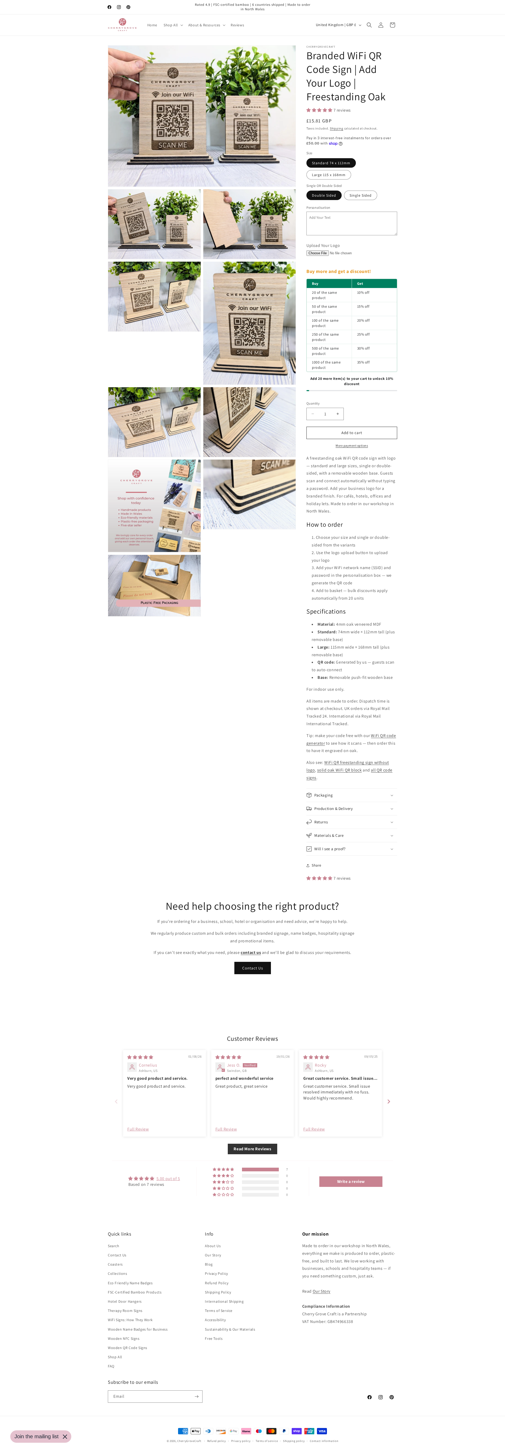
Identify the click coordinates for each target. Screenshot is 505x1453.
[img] (140, 1057)
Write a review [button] (351, 1181)
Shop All (115, 1357)
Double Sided (324, 195)
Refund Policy (216, 1283)
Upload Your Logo (323, 245)
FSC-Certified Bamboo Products (134, 1292)
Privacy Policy (216, 1273)
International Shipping (224, 1301)
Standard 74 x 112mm (331, 163)
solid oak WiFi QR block (339, 770)
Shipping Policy (218, 1292)
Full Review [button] (138, 1129)
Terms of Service (219, 1310)
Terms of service (267, 1441)
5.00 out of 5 (168, 1178)
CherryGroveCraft (189, 1441)
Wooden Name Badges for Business (138, 1329)
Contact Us (252, 968)
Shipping (336, 128)
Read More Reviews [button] (252, 1149)
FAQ (111, 1366)
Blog (209, 1264)
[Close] (65, 1437)
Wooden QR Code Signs (127, 1347)
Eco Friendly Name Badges (130, 1283)
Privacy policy (241, 1441)
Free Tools (214, 1338)
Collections (117, 1273)
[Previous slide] (116, 1101)
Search (113, 1245)
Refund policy (216, 1441)
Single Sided (361, 195)
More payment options (352, 445)
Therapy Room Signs (125, 1310)
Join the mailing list (36, 1436)
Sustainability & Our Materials (230, 1329)
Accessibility (215, 1319)
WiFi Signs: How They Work (130, 1319)
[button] (172, 25)
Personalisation (318, 207)
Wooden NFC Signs (124, 1338)
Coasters (115, 1264)
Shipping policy (294, 1441)
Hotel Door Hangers (125, 1301)
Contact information (324, 1441)
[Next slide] (389, 1101)
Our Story (213, 1255)
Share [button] (316, 865)
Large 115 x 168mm (329, 174)
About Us (213, 1245)
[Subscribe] (196, 1396)
